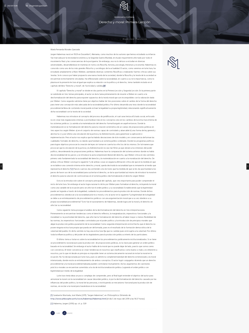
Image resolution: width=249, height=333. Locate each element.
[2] (72, 169)
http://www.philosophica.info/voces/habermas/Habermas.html (78, 299)
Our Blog (114, 39)
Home (104, 39)
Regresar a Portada (124, 17)
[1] (52, 295)
